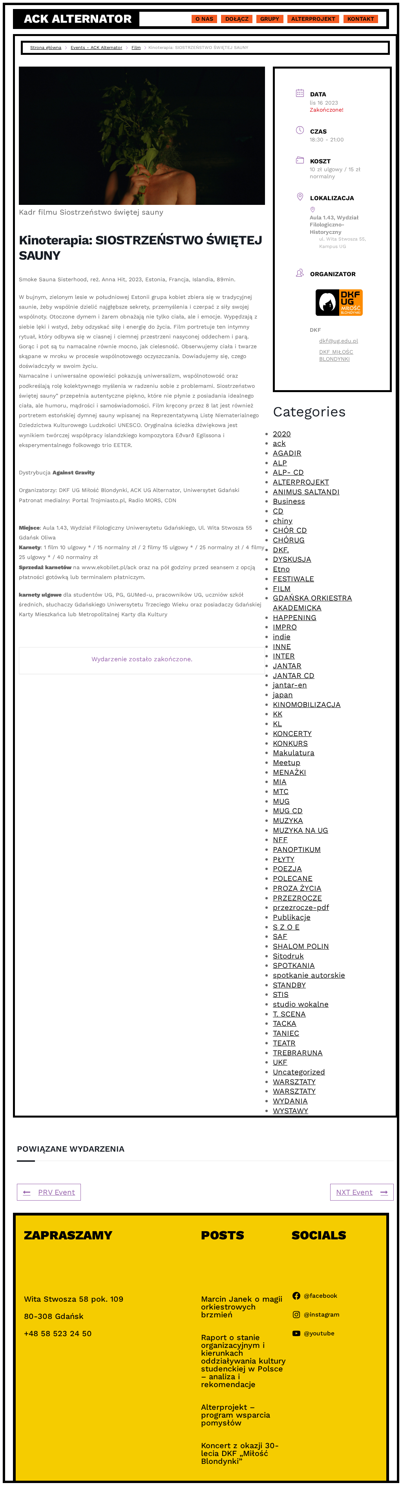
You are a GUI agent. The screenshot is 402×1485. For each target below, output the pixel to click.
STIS (281, 994)
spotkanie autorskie (309, 975)
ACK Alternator (78, 19)
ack (279, 443)
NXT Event (354, 1192)
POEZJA (287, 868)
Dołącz (237, 19)
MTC (281, 791)
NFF (280, 839)
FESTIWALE (293, 578)
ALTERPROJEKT (301, 482)
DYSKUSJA (292, 559)
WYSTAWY (290, 1110)
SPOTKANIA (294, 965)
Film (136, 47)
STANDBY (289, 984)
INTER (284, 655)
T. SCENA (289, 1013)
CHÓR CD (290, 530)
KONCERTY (292, 733)
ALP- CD (288, 472)
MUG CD (288, 810)
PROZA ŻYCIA (297, 888)
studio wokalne (301, 1004)
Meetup (286, 762)
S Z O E (286, 927)
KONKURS (290, 743)
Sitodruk (288, 955)
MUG (281, 801)
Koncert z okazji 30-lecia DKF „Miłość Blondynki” (240, 1453)
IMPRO (285, 626)
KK (277, 713)
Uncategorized (299, 1071)
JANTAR (287, 665)
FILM (282, 588)
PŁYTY (283, 859)
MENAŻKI (289, 772)
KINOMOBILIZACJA (307, 704)
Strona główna (45, 47)
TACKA (284, 1023)
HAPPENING (294, 617)
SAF (280, 936)
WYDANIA (290, 1100)
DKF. (281, 549)
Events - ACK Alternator (96, 47)
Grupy (269, 19)
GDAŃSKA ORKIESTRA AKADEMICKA (312, 602)
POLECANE (292, 878)
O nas (204, 19)
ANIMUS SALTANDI (306, 491)
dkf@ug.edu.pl (338, 341)
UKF (280, 1062)
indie (282, 636)
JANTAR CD (293, 675)
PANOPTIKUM (297, 849)
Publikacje (292, 917)
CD (278, 510)
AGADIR (287, 453)
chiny (282, 520)
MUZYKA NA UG (300, 830)
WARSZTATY (294, 1081)
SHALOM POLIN (301, 946)
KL (277, 723)
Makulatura (293, 752)
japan (283, 694)
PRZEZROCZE (297, 898)
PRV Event (56, 1192)
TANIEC (286, 1033)
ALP (280, 462)
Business (289, 501)
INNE (282, 646)
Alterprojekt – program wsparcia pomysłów (235, 1415)
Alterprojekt (313, 19)
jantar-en (290, 684)
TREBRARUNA (298, 1052)
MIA (280, 781)
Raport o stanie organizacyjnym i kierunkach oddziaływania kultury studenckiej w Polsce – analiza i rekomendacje (243, 1360)
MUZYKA (288, 820)
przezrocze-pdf (301, 907)
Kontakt (360, 19)
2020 (282, 433)
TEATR (284, 1042)
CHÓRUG (289, 539)
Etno (281, 568)
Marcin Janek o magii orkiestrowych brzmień (241, 1307)
